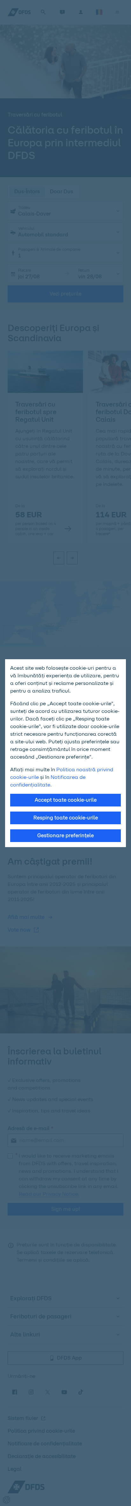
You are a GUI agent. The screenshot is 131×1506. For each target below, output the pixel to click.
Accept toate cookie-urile (66, 800)
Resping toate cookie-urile (65, 818)
